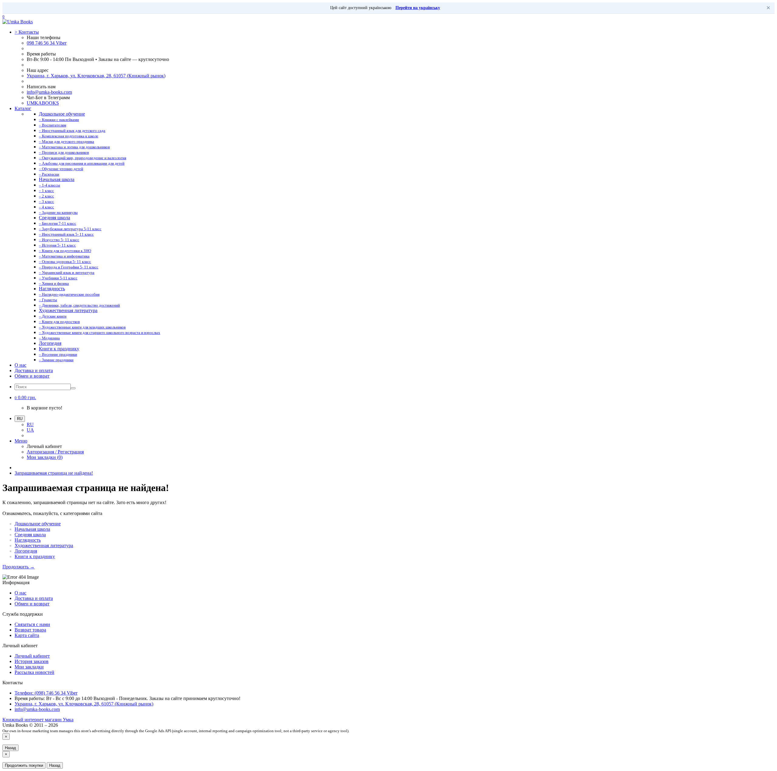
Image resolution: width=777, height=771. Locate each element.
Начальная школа (32, 529)
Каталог (23, 108)
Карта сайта (27, 635)
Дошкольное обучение (38, 523)
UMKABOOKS (43, 103)
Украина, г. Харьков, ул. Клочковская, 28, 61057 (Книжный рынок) (96, 75)
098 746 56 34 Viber (46, 42)
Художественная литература (44, 545)
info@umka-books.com (49, 92)
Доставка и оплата (34, 370)
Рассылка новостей (34, 672)
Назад (10, 748)
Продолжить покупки (24, 765)
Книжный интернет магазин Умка (37, 719)
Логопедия (26, 551)
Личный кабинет (32, 655)
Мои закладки (29, 666)
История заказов (32, 661)
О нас (20, 365)
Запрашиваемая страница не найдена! (54, 473)
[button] (25, 397)
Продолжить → (18, 566)
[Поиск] (73, 388)
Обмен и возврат (32, 376)
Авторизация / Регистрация (55, 451)
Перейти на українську (417, 7)
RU (30, 424)
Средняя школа (30, 534)
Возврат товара (30, 629)
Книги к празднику (35, 556)
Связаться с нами (32, 624)
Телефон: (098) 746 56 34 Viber (46, 692)
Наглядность (28, 540)
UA (30, 430)
